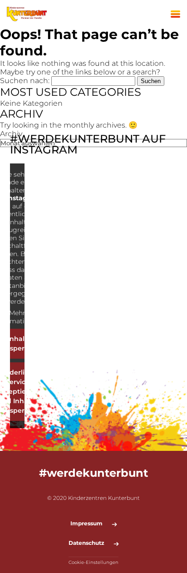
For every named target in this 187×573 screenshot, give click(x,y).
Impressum (86, 523)
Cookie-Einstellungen (93, 562)
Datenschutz (86, 543)
